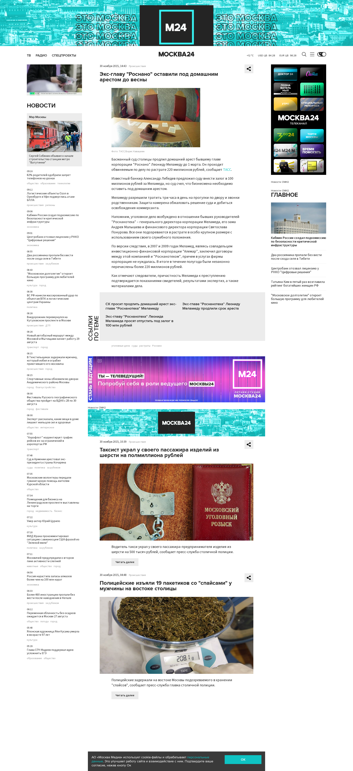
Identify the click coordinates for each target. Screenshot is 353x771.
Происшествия (137, 66)
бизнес (58, 511)
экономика (33, 227)
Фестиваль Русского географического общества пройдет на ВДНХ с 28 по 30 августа (52, 400)
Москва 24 (176, 54)
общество (33, 183)
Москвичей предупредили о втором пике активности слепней (50, 559)
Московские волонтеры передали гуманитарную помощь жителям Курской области (49, 481)
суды (30, 467)
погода (44, 621)
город (42, 285)
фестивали (42, 409)
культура (32, 285)
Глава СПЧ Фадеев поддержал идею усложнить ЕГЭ (50, 651)
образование (48, 183)
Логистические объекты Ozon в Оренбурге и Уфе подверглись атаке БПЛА (51, 196)
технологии (63, 183)
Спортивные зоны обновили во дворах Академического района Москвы (52, 380)
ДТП (47, 325)
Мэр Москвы (37, 117)
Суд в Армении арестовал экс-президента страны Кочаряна (46, 461)
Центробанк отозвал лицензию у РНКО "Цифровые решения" (53, 238)
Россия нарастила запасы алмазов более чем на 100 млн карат (49, 578)
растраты (144, 346)
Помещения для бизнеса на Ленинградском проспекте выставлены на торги (53, 502)
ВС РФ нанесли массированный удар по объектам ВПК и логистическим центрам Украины (52, 298)
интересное (47, 427)
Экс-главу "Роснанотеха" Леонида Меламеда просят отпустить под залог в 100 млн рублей (139, 321)
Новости (41, 105)
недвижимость (44, 511)
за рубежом (52, 263)
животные (32, 566)
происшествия (35, 205)
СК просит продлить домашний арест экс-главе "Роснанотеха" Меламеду (141, 306)
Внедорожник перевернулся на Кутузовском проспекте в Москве (49, 318)
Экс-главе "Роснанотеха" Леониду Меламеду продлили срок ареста (211, 306)
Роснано (157, 346)
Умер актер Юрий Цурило (43, 521)
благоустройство (46, 387)
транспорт (33, 347)
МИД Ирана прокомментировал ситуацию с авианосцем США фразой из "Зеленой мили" (53, 539)
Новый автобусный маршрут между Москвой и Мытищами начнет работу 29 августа (53, 339)
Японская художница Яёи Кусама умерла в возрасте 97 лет (53, 633)
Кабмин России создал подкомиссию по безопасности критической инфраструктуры (53, 218)
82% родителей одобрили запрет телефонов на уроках (49, 176)
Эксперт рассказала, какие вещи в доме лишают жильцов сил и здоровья (53, 420)
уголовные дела (120, 346)
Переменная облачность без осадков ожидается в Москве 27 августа (51, 614)
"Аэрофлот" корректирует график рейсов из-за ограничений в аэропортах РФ (49, 440)
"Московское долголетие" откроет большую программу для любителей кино (50, 277)
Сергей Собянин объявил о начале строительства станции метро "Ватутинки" (51, 159)
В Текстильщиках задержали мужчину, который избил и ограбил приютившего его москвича (52, 360)
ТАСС (227, 169)
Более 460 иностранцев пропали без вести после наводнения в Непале (51, 596)
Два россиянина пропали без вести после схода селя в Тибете (50, 257)
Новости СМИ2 (97, 407)
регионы (50, 205)
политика (32, 307)
